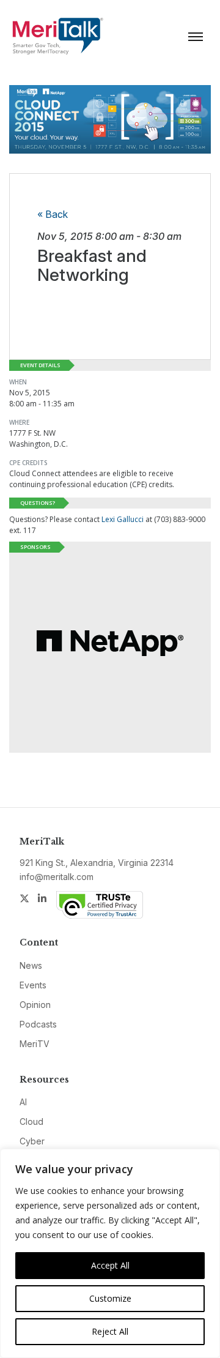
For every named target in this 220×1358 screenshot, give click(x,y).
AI (23, 1102)
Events (33, 985)
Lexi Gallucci (122, 519)
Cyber (32, 1141)
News (31, 965)
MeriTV (35, 1044)
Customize (110, 1298)
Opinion (35, 1004)
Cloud (31, 1121)
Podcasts (38, 1024)
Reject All (110, 1331)
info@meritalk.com (57, 876)
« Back (52, 214)
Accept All (110, 1265)
